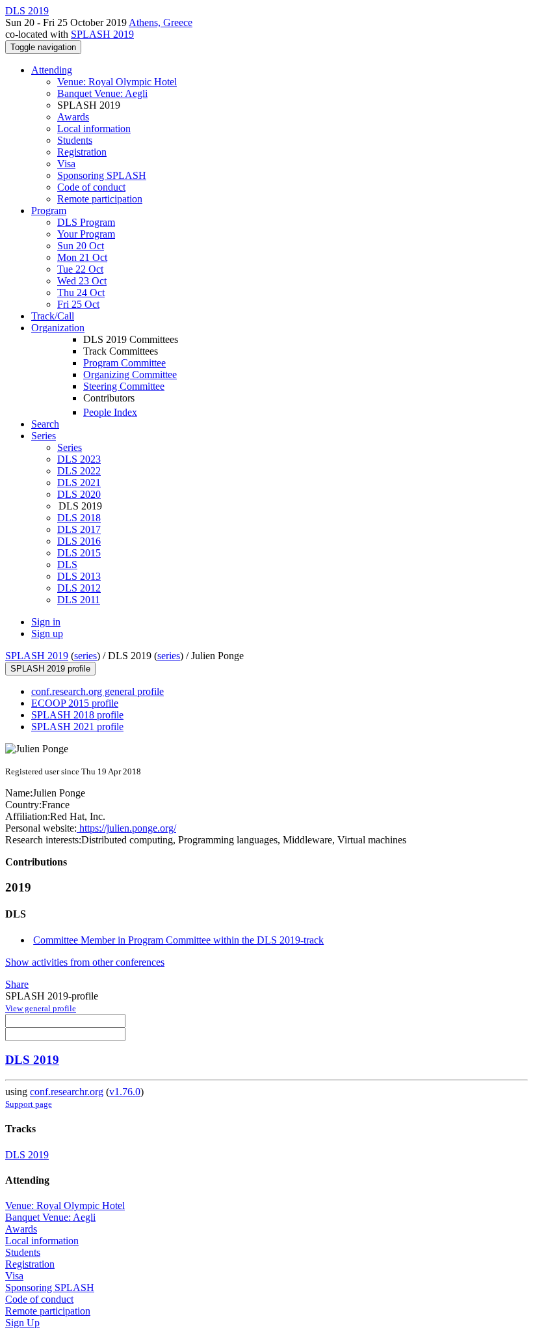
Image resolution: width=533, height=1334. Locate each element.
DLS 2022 (79, 470)
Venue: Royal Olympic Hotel (117, 81)
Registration (82, 151)
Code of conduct (91, 187)
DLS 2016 (79, 541)
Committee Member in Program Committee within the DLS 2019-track (178, 940)
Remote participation (99, 198)
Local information (94, 128)
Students (74, 140)
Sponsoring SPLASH (101, 175)
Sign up (47, 633)
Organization (57, 327)
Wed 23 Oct (82, 280)
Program (48, 210)
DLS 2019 (32, 1060)
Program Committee (124, 362)
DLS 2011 (78, 599)
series (85, 655)
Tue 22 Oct (80, 269)
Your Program (86, 233)
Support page (28, 1104)
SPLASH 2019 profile (50, 669)
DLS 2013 (79, 576)
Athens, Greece (160, 22)
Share (17, 984)
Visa (66, 163)
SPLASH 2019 (102, 34)
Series (69, 447)
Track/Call (52, 315)
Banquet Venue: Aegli (102, 93)
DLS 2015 (79, 552)
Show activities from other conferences (84, 962)
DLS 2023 (79, 459)
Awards (73, 116)
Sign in (45, 621)
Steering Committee (123, 386)
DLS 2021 (79, 482)
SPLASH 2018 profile (77, 714)
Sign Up (22, 1322)
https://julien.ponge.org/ (126, 828)
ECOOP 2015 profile (74, 703)
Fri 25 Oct (78, 304)
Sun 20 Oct (80, 245)
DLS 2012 (79, 587)
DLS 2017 (79, 529)
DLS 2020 (79, 494)
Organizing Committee (130, 374)
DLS (67, 564)
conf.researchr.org (66, 1091)
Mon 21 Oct (82, 257)
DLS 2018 (79, 517)
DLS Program (86, 222)
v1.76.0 (124, 1091)
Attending (51, 69)
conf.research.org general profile (97, 691)
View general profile (40, 1008)
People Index (110, 412)
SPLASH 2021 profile (77, 726)
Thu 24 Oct (81, 292)
